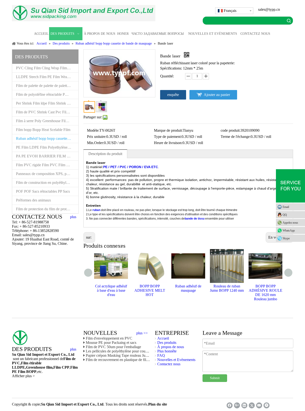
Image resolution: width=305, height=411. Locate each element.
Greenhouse (35, 367)
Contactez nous (168, 364)
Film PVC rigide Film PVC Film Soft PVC (47, 165)
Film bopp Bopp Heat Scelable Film (43, 130)
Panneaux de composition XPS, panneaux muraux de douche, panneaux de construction (47, 174)
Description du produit (105, 154)
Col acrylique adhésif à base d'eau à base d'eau (111, 290)
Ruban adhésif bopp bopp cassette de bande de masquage (47, 138)
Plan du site (157, 404)
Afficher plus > (23, 376)
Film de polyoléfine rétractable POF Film (47, 94)
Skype (286, 238)
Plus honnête (167, 351)
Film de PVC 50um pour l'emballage (113, 347)
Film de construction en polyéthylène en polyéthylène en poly (47, 182)
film (48, 367)
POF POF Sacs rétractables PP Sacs (43, 191)
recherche (289, 21)
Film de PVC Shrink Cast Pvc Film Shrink (47, 112)
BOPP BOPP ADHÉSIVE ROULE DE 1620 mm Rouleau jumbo (265, 292)
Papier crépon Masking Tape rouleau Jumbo (119, 355)
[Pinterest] (266, 405)
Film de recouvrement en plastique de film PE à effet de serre (131, 360)
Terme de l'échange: (236, 137)
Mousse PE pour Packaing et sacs (111, 343)
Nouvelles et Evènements (176, 360)
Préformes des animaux (33, 200)
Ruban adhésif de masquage (188, 288)
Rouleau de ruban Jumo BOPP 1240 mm (227, 288)
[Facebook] (230, 405)
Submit (215, 378)
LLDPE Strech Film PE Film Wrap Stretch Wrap (47, 77)
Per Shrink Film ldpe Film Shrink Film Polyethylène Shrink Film (47, 103)
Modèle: (93, 130)
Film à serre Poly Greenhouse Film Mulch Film (47, 121)
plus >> (142, 333)
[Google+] (237, 405)
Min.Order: (95, 143)
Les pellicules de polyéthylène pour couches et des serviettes (131, 351)
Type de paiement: (168, 137)
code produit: (230, 130)
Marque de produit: (168, 130)
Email (286, 207)
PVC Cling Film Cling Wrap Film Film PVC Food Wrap (47, 68)
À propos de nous (170, 347)
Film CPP (61, 367)
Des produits (166, 343)
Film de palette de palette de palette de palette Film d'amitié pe (47, 86)
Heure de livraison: (168, 143)
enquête (173, 95)
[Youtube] (259, 405)
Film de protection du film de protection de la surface (47, 209)
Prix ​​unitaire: (96, 137)
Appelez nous (290, 222)
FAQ (161, 355)
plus (73, 217)
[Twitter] (252, 405)
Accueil (163, 338)
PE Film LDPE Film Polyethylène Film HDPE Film (47, 147)
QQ (285, 214)
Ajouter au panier (217, 95)
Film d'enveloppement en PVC (109, 338)
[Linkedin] (244, 405)
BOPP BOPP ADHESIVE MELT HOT (149, 290)
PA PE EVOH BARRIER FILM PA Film (47, 156)
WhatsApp (289, 230)
